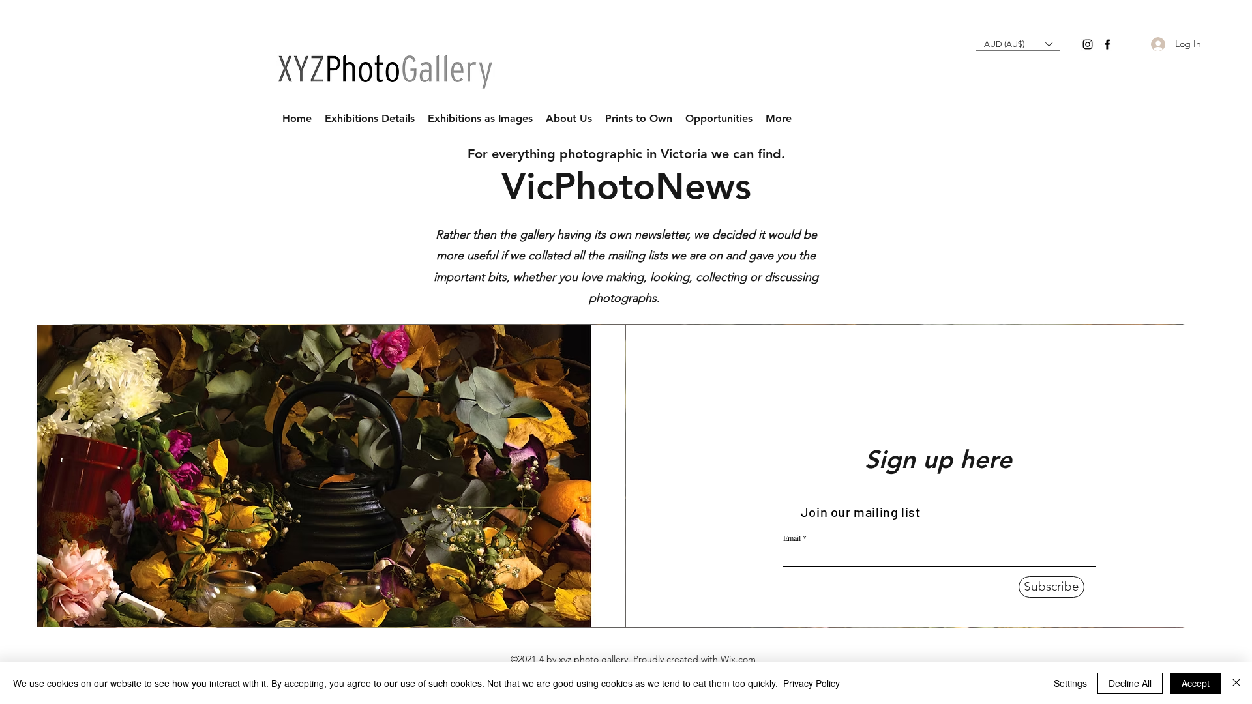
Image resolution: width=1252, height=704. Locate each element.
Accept (1196, 683)
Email (792, 538)
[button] (1018, 44)
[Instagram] (1087, 44)
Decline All (1130, 683)
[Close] (1236, 683)
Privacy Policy (811, 683)
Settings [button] (1070, 683)
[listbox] (1018, 44)
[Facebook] (1107, 44)
